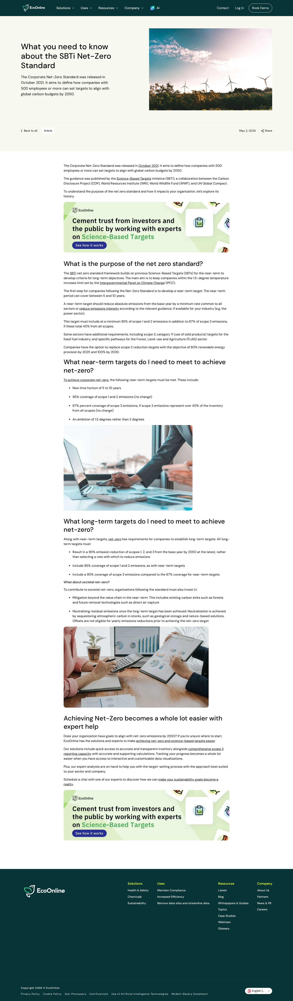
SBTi (73, 273)
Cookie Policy (52, 994)
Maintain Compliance (171, 890)
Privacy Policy (30, 994)
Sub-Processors (75, 994)
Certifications (98, 994)
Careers (262, 909)
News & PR (264, 903)
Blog (221, 897)
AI (157, 8)
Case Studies (227, 916)
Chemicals (135, 897)
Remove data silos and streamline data (183, 903)
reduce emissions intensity (99, 308)
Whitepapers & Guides (233, 903)
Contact (223, 8)
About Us (263, 890)
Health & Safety (138, 890)
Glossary (224, 928)
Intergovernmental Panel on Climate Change (132, 283)
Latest (222, 890)
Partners (262, 897)
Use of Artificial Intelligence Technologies (140, 994)
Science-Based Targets (134, 178)
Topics (222, 909)
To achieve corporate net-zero (86, 380)
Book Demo (260, 8)
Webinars (224, 922)
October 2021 (148, 166)
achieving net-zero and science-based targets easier (175, 741)
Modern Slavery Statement (190, 994)
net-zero (114, 539)
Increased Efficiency (170, 897)
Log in (239, 8)
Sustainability (137, 903)
